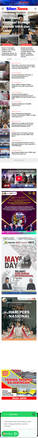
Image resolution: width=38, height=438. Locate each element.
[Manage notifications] (4, 433)
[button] (33, 414)
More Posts (19, 160)
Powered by (6, 414)
